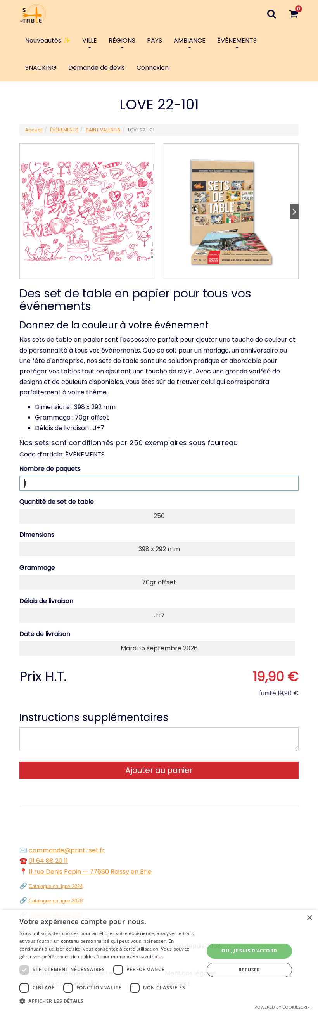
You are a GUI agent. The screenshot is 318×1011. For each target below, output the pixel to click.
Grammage (37, 567)
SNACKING (41, 67)
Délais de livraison (46, 600)
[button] (109, 1001)
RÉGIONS (122, 40)
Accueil (34, 129)
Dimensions (36, 534)
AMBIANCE (190, 40)
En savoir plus (148, 956)
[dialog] (159, 960)
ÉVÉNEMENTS (237, 40)
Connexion (153, 67)
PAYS (154, 40)
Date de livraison (44, 633)
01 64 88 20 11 (48, 860)
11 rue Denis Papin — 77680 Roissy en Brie (90, 871)
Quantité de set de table (56, 501)
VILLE (89, 40)
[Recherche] (271, 13)
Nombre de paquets (50, 468)
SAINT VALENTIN (103, 129)
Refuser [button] (249, 969)
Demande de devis (96, 67)
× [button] (309, 918)
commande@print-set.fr (67, 850)
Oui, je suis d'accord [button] (249, 950)
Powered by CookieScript (283, 1007)
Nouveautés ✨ (48, 40)
